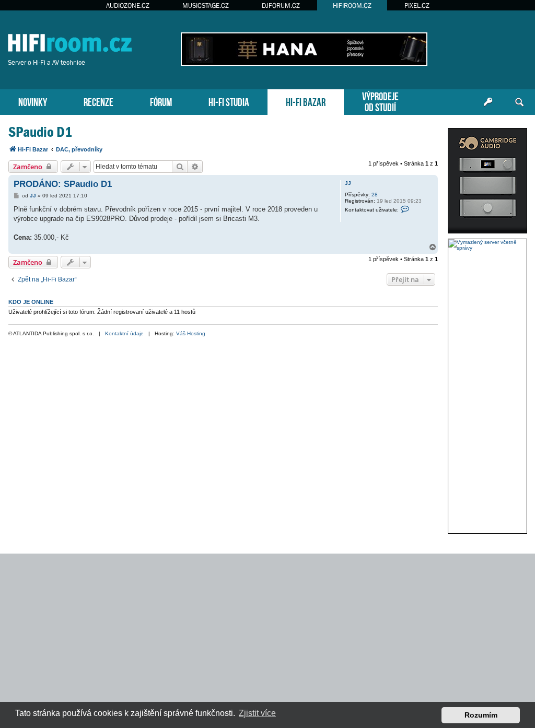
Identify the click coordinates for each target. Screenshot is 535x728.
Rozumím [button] (480, 715)
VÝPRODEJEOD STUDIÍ (380, 101)
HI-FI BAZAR (305, 101)
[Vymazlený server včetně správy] (487, 245)
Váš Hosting (190, 333)
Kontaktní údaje (124, 333)
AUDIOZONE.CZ (127, 5)
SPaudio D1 (40, 132)
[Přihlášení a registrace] (488, 102)
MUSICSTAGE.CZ (205, 5)
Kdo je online (30, 302)
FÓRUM (161, 101)
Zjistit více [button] (257, 713)
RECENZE (98, 101)
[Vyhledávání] (519, 102)
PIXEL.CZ (416, 5)
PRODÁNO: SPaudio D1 (63, 184)
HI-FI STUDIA (228, 101)
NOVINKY (32, 101)
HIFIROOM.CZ (352, 5)
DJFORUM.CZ (281, 5)
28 (374, 194)
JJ (348, 183)
